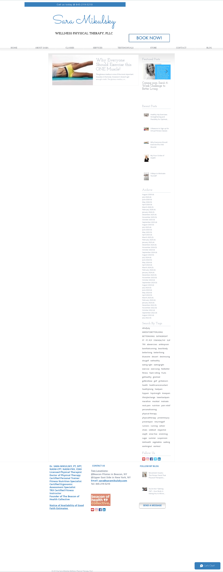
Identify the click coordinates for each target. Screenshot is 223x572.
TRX (143, 344)
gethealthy (146, 377)
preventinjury (163, 417)
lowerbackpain (163, 397)
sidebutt (152, 430)
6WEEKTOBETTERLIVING (152, 332)
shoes (144, 430)
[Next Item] (166, 71)
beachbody (163, 348)
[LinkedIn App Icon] (159, 458)
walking (166, 442)
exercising (155, 369)
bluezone (146, 356)
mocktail (156, 401)
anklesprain (164, 344)
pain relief (165, 405)
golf (155, 381)
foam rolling (154, 373)
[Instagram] (147, 458)
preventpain (147, 421)
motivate (165, 401)
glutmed (156, 377)
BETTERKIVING (148, 336)
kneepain (166, 393)
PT (143, 340)
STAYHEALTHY (159, 340)
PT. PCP (149, 340)
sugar (144, 438)
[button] (70, 48)
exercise (145, 369)
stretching (163, 434)
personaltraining (149, 409)
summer (152, 438)
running (154, 426)
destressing (165, 356)
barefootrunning (149, 348)
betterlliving (159, 352)
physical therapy (149, 413)
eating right (147, 364)
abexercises (152, 344)
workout (156, 446)
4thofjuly (146, 328)
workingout (147, 446)
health (145, 385)
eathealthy (155, 360)
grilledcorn (163, 381)
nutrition (156, 405)
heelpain (158, 389)
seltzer (162, 426)
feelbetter (165, 369)
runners (145, 426)
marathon (146, 401)
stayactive (162, 430)
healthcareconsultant (158, 385)
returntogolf (159, 421)
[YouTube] (143, 458)
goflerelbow (147, 381)
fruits (163, 373)
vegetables (157, 442)
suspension (162, 438)
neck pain (146, 405)
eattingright (159, 364)
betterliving (147, 352)
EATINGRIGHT (162, 336)
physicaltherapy (149, 417)
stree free (153, 434)
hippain (145, 393)
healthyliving (147, 389)
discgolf (145, 360)
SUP (168, 340)
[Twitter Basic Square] (155, 458)
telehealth (146, 442)
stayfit (144, 434)
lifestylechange (148, 397)
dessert (155, 356)
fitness (145, 373)
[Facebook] (151, 458)
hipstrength (155, 393)
